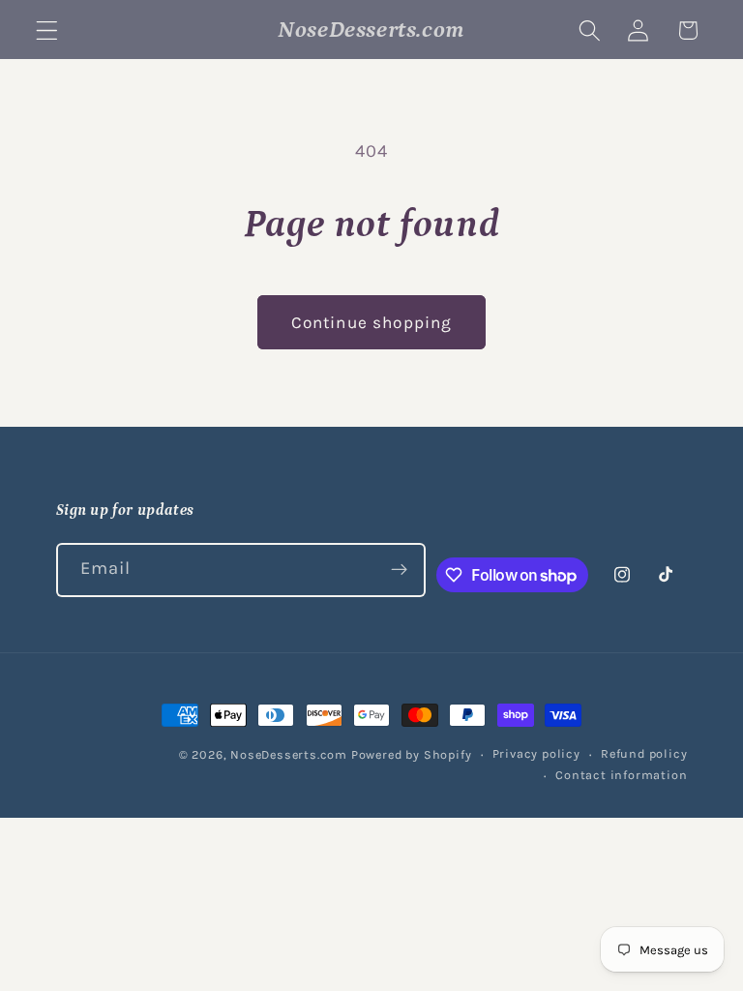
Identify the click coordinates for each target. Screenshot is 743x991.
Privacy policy (536, 753)
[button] (47, 30)
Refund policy (644, 753)
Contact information (621, 774)
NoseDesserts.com (288, 754)
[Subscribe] (399, 570)
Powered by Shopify (411, 754)
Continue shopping (372, 322)
